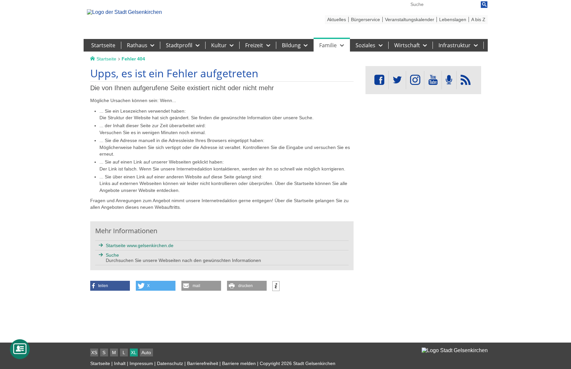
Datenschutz (170, 363)
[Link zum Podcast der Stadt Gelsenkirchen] (449, 80)
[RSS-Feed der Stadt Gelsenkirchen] (466, 80)
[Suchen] (484, 4)
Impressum (141, 363)
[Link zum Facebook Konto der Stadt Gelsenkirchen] (379, 80)
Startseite (100, 363)
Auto (146, 352)
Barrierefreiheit (202, 363)
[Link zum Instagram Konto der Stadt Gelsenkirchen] (415, 80)
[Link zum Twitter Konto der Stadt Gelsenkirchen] (397, 80)
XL (133, 352)
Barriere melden (239, 363)
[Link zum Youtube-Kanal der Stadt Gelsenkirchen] (432, 80)
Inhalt (120, 363)
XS (94, 352)
